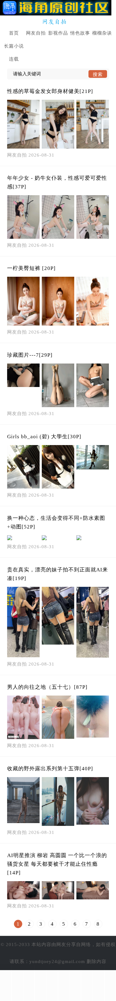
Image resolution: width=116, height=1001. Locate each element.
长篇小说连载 (14, 52)
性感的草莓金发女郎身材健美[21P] (50, 91)
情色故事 (80, 33)
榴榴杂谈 (102, 33)
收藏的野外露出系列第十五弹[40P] (50, 769)
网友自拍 (36, 33)
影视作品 (58, 33)
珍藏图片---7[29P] (30, 355)
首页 (14, 33)
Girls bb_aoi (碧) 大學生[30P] (44, 437)
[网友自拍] (58, 22)
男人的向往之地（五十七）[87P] (47, 687)
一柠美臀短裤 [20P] (31, 268)
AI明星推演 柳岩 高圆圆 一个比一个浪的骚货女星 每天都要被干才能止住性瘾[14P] (57, 864)
